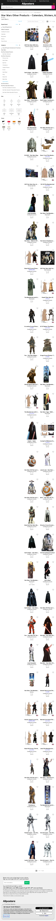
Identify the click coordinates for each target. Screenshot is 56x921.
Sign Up (27, 882)
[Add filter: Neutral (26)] (9, 127)
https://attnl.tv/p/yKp (23, 893)
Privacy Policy (6, 916)
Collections (8, 12)
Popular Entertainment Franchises (20, 12)
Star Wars (31, 12)
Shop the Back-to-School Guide (28, 1)
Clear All (20, 21)
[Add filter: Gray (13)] (3, 127)
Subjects (3, 12)
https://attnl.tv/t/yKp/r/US (8, 893)
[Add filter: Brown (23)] (19, 121)
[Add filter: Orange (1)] (14, 121)
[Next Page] (54, 21)
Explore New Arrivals (44, 1)
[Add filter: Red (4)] (9, 121)
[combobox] (26, 7)
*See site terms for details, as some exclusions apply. (13, 895)
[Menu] (2, 4)
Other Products (37, 12)
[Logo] (28, 3)
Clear (17, 45)
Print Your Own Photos (12, 1)
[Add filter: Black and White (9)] (3, 121)
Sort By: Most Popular (33, 21)
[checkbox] (4, 102)
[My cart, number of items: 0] (54, 4)
